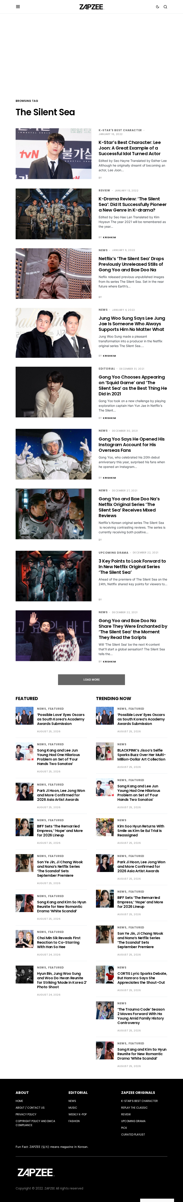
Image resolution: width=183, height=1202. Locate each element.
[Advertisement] (91, 55)
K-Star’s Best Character (139, 1101)
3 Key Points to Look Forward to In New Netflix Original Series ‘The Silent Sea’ (132, 566)
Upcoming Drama (113, 553)
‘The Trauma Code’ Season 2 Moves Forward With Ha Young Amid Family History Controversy (140, 1016)
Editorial (107, 369)
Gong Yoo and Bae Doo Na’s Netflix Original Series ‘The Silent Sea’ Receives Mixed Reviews (129, 507)
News (103, 250)
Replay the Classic (134, 1108)
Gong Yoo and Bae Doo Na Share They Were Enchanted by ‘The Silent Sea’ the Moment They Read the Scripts (133, 629)
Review (104, 190)
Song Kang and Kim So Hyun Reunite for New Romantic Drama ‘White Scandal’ (61, 907)
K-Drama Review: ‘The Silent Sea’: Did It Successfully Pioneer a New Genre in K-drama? (133, 204)
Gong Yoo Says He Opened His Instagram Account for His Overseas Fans (132, 444)
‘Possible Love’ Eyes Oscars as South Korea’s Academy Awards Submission (60, 719)
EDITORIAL (78, 1092)
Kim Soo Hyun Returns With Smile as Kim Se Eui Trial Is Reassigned (140, 831)
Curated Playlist (133, 1134)
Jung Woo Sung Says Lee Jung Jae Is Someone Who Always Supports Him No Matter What (132, 323)
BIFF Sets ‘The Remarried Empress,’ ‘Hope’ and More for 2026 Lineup (60, 831)
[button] (18, 6)
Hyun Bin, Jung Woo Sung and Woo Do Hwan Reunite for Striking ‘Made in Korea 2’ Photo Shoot (62, 980)
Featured (56, 709)
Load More (91, 679)
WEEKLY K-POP (78, 1114)
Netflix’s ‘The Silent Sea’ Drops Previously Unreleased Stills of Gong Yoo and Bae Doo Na (131, 264)
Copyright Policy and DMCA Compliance (35, 1123)
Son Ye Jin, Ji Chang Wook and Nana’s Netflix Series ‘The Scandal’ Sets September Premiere (60, 868)
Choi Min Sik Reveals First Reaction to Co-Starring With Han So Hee (59, 942)
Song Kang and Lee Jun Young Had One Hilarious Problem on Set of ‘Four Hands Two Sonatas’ (58, 757)
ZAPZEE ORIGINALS (138, 1092)
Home (19, 1101)
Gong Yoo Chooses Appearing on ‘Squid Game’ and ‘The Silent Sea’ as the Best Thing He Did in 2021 (133, 385)
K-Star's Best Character (120, 130)
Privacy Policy (26, 1114)
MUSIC (73, 1108)
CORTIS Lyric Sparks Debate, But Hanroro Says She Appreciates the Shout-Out (142, 978)
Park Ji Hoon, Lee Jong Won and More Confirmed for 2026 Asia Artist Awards (61, 795)
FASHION (74, 1121)
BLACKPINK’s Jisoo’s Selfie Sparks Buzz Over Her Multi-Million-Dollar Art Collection (141, 755)
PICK (124, 1128)
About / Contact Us (30, 1108)
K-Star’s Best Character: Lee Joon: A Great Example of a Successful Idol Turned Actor (130, 148)
